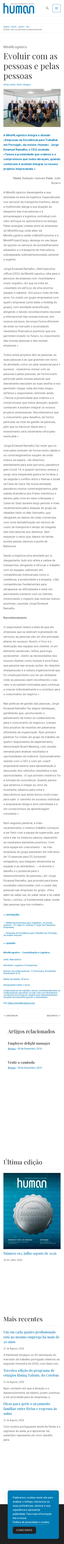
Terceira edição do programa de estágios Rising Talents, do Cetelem (31, 1373)
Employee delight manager (29, 1043)
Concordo (24, 1530)
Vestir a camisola (21, 1062)
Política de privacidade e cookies (31, 1522)
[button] (47, 8)
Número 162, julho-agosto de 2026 (29, 1253)
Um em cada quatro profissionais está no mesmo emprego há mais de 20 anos (31, 1337)
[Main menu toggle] (57, 8)
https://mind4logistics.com (21, 1003)
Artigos (27, 84)
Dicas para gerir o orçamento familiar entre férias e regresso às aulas (30, 1408)
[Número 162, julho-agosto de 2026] (32, 1211)
